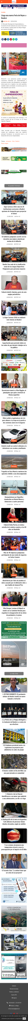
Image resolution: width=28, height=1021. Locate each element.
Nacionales (14, 385)
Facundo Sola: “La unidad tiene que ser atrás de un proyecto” (14, 871)
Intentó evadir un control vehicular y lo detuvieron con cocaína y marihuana (14, 447)
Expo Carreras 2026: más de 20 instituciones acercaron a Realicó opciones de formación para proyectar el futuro (14, 210)
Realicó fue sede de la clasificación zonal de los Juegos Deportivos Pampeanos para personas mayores (14, 266)
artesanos (8, 141)
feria (13, 141)
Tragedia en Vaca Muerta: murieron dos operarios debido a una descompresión (14, 472)
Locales (3, 12)
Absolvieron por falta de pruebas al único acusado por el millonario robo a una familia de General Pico (14, 582)
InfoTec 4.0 (6, 21)
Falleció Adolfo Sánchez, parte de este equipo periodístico (14, 293)
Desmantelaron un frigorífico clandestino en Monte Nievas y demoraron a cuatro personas (14, 499)
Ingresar (15, 998)
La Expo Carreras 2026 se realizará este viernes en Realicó (14, 318)
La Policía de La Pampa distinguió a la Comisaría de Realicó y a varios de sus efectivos (14, 721)
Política (14, 413)
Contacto (14, 986)
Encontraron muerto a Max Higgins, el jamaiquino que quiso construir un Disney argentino (14, 392)
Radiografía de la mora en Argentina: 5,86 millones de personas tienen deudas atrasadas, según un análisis (14, 821)
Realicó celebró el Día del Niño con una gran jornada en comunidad (14, 771)
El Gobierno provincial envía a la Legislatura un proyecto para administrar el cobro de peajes (14, 747)
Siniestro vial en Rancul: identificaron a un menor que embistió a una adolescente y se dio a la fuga (14, 796)
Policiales (14, 441)
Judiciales (14, 575)
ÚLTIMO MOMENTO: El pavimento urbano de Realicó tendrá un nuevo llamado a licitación (14, 696)
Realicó (17, 141)
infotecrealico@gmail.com (14, 1008)
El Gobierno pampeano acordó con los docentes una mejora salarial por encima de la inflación (14, 238)
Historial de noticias (14, 989)
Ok (24, 1018)
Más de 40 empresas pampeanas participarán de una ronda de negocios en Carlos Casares (14, 554)
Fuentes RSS (14, 995)
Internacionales (14, 519)
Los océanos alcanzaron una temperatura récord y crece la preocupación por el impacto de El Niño (14, 847)
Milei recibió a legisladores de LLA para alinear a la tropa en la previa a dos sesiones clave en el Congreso (14, 420)
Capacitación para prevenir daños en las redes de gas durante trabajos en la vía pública (14, 345)
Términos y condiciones (14, 992)
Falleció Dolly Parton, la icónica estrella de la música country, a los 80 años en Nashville (14, 527)
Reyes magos (4, 143)
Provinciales (14, 492)
